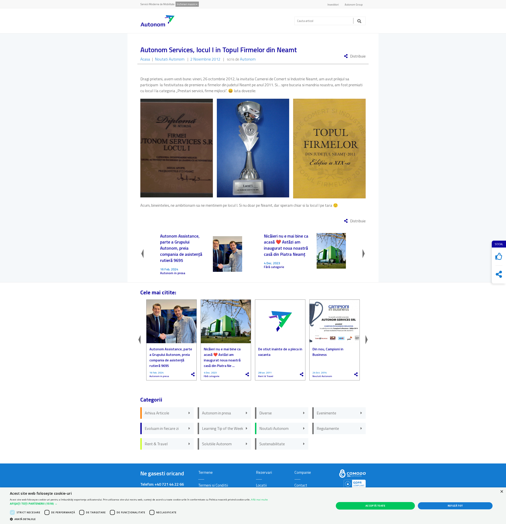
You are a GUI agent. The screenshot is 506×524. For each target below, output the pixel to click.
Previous (146, 254)
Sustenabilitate (272, 444)
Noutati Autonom (169, 59)
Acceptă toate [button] (375, 505)
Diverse (265, 413)
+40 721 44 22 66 (169, 484)
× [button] (501, 491)
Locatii (261, 485)
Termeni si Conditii (213, 485)
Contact (301, 485)
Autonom (248, 59)
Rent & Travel (265, 376)
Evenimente (326, 413)
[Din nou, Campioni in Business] (335, 321)
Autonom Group (354, 5)
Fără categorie (274, 267)
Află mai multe (259, 499)
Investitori (333, 5)
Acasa (145, 59)
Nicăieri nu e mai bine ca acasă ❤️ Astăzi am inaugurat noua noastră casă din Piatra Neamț (286, 245)
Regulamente (328, 428)
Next (360, 254)
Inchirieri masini (186, 4)
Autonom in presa (172, 273)
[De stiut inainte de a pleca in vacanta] (280, 321)
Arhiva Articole (157, 413)
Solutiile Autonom (217, 444)
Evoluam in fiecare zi (162, 428)
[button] (139, 504)
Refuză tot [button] (455, 505)
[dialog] (253, 505)
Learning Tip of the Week (222, 428)
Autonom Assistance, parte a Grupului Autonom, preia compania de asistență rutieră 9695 (181, 248)
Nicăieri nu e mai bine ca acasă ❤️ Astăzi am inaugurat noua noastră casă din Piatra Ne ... (222, 357)
